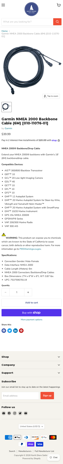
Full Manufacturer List (44, 451)
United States (30, 426)
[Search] (57, 21)
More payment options (31, 319)
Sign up (47, 395)
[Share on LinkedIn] (15, 330)
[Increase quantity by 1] (28, 292)
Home (5, 31)
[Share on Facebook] (4, 330)
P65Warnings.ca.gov (30, 248)
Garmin (8, 128)
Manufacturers (25, 451)
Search (12, 451)
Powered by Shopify (31, 458)
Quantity (6, 285)
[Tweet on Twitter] (9, 330)
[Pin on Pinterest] (21, 330)
